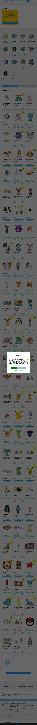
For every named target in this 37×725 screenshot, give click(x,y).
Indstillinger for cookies (18, 370)
